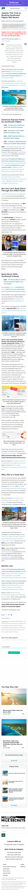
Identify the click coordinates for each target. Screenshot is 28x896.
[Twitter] (8, 615)
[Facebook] (6, 615)
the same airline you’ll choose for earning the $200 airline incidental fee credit (12, 169)
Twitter (15, 844)
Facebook (8, 844)
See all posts (14, 805)
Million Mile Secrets (16, 21)
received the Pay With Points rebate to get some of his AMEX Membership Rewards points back (12, 587)
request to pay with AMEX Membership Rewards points (13, 310)
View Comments (14, 652)
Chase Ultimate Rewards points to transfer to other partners (12, 500)
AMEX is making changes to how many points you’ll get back (13, 467)
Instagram (21, 844)
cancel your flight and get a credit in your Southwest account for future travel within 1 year (13, 539)
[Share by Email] (11, 615)
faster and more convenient (15, 289)
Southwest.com (19, 299)
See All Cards (14, 760)
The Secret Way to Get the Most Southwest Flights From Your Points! (14, 282)
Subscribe (4, 826)
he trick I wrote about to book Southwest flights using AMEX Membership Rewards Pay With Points (13, 575)
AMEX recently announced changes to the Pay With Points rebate (13, 595)
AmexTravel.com (6, 208)
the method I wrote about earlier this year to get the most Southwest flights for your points (13, 83)
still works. (5, 87)
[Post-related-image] (14, 696)
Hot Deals (4, 35)
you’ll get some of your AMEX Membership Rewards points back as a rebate (13, 179)
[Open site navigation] (26, 8)
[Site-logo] (3, 8)
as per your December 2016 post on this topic (14, 54)
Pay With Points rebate (8, 453)
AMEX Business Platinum (16, 301)
